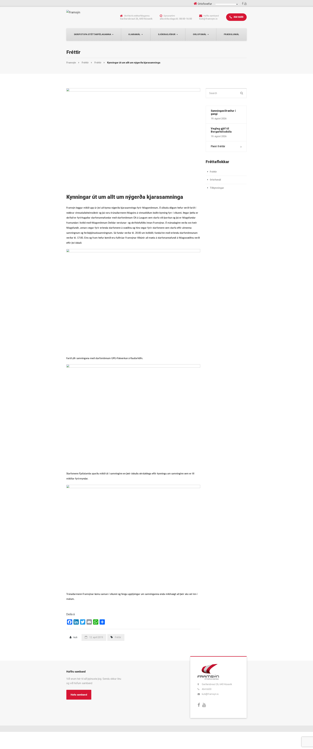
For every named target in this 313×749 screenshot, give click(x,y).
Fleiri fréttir (218, 146)
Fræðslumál (231, 34)
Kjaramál (134, 34)
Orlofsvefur (205, 3)
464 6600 (238, 17)
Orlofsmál (199, 34)
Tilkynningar (217, 188)
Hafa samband (79, 694)
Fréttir (118, 637)
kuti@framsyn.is (210, 694)
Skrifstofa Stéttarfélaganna (92, 34)
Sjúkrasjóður (166, 34)
